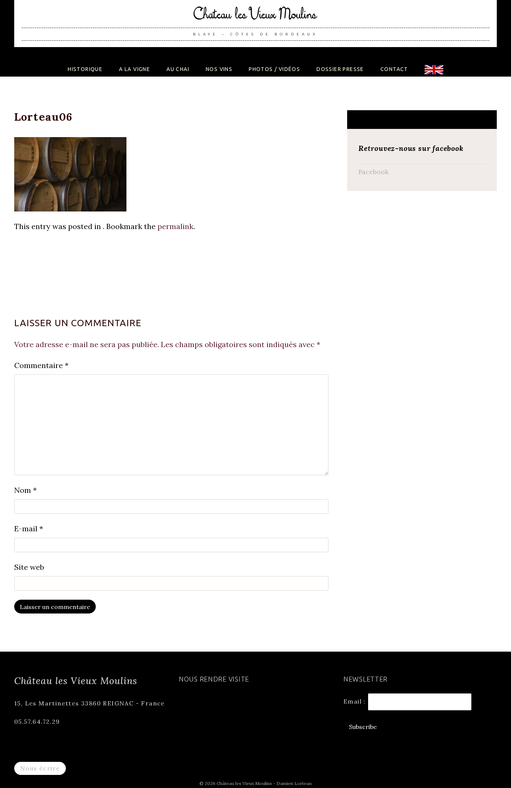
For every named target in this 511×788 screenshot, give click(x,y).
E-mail (28, 528)
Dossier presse (340, 69)
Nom (25, 490)
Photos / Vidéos (274, 69)
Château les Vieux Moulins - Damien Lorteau (264, 783)
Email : (355, 701)
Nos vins (219, 69)
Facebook (373, 171)
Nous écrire (40, 768)
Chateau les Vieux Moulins (255, 17)
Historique (85, 69)
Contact (394, 69)
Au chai (177, 69)
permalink (175, 226)
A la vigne (134, 69)
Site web (29, 567)
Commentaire (41, 365)
